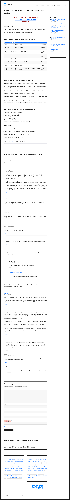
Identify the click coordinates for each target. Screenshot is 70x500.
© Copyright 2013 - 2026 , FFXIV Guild (10, 495)
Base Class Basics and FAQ (9, 461)
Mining (43, 470)
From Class (42, 42)
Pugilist (42, 473)
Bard (39, 461)
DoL (18, 466)
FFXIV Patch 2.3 (34, 466)
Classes (42, 5)
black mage (7, 464)
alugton (6, 196)
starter (13, 477)
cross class (21, 145)
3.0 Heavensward (30, 459)
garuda (16, 468)
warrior (8, 479)
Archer (44, 459)
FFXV (65, 5)
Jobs (48, 5)
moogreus (9, 473)
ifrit (5, 470)
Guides (33, 468)
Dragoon (29, 464)
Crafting (53, 5)
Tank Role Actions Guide (25, 20)
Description (17, 42)
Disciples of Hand (12, 466)
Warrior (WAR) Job (14, 479)
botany (11, 464)
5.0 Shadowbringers (10, 459)
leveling (22, 470)
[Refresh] (11, 420)
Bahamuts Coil (34, 461)
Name (5, 42)
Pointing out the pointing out (16, 272)
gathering (20, 468)
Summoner (33, 475)
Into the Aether (37, 468)
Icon (11, 42)
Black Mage (43, 461)
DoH (16, 466)
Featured (37, 464)
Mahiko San (6, 145)
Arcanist (41, 459)
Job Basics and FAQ (16, 470)
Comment (6, 389)
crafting (14, 464)
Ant (5, 211)
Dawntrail (6, 466)
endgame (12, 468)
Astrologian (29, 461)
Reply (6, 165)
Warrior (29, 477)
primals (10, 475)
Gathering (59, 5)
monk (6, 473)
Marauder (39, 470)
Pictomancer (35, 473)
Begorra (6, 293)
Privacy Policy (20, 495)
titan (5, 479)
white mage (20, 479)
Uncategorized (44, 475)
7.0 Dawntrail (36, 459)
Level (14, 42)
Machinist (35, 470)
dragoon (21, 466)
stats (21, 477)
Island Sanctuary (9, 470)
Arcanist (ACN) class (17, 459)
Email (5, 409)
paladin (24, 145)
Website (6, 414)
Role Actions (15, 475)
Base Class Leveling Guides (19, 461)
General (37, 5)
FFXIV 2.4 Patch (42, 464)
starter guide (17, 477)
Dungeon (33, 464)
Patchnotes (6, 475)
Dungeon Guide (7, 468)
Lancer (31, 470)
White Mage (33, 477)
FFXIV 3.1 (29, 466)
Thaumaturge (38, 475)
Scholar (29, 475)
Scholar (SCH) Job (8, 477)
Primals (39, 473)
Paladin (17, 145)
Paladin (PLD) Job (18, 473)
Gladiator (29, 468)
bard (22, 459)
